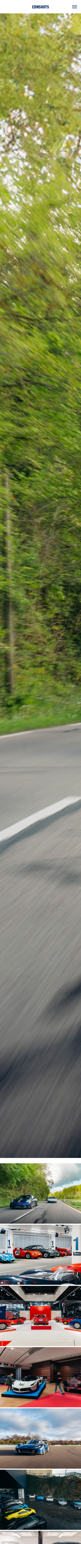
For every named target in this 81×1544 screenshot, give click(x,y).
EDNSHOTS (40, 6)
